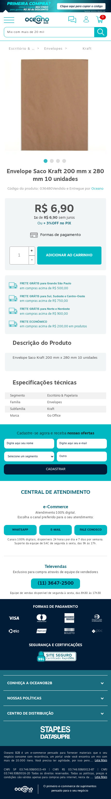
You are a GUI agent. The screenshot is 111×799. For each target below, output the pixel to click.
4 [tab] (64, 161)
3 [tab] (58, 161)
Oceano (97, 188)
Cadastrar (55, 469)
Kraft (87, 48)
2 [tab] (52, 161)
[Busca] (100, 32)
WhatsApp (20, 530)
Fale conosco (91, 530)
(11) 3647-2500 (56, 583)
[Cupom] (55, 6)
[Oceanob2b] (37, 20)
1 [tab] (46, 161)
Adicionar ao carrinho (69, 255)
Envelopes (53, 48)
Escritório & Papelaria (22, 48)
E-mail (56, 530)
